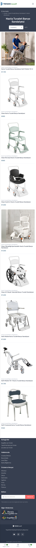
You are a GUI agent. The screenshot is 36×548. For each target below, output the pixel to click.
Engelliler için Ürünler (7, 443)
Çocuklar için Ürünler (7, 447)
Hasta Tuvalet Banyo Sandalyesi (9, 67)
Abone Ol (30, 497)
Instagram (18, 534)
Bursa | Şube (4, 458)
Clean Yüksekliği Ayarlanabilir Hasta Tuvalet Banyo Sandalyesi (17, 247)
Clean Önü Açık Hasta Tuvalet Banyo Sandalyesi (16, 158)
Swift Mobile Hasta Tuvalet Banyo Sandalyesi (15, 336)
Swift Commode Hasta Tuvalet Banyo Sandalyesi (16, 425)
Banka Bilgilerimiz (6, 463)
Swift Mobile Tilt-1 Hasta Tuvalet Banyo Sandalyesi (17, 381)
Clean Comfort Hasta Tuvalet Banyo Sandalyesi (16, 202)
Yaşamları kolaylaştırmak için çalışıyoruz (17, 530)
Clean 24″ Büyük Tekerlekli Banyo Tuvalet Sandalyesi (17, 292)
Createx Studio (26, 541)
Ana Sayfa (6, 11)
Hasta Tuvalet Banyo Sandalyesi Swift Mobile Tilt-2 (17, 69)
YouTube (14, 534)
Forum (22, 534)
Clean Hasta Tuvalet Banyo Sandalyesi (13, 113)
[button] (9, 512)
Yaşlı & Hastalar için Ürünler (9, 445)
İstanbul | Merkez (6, 456)
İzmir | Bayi (4, 460)
